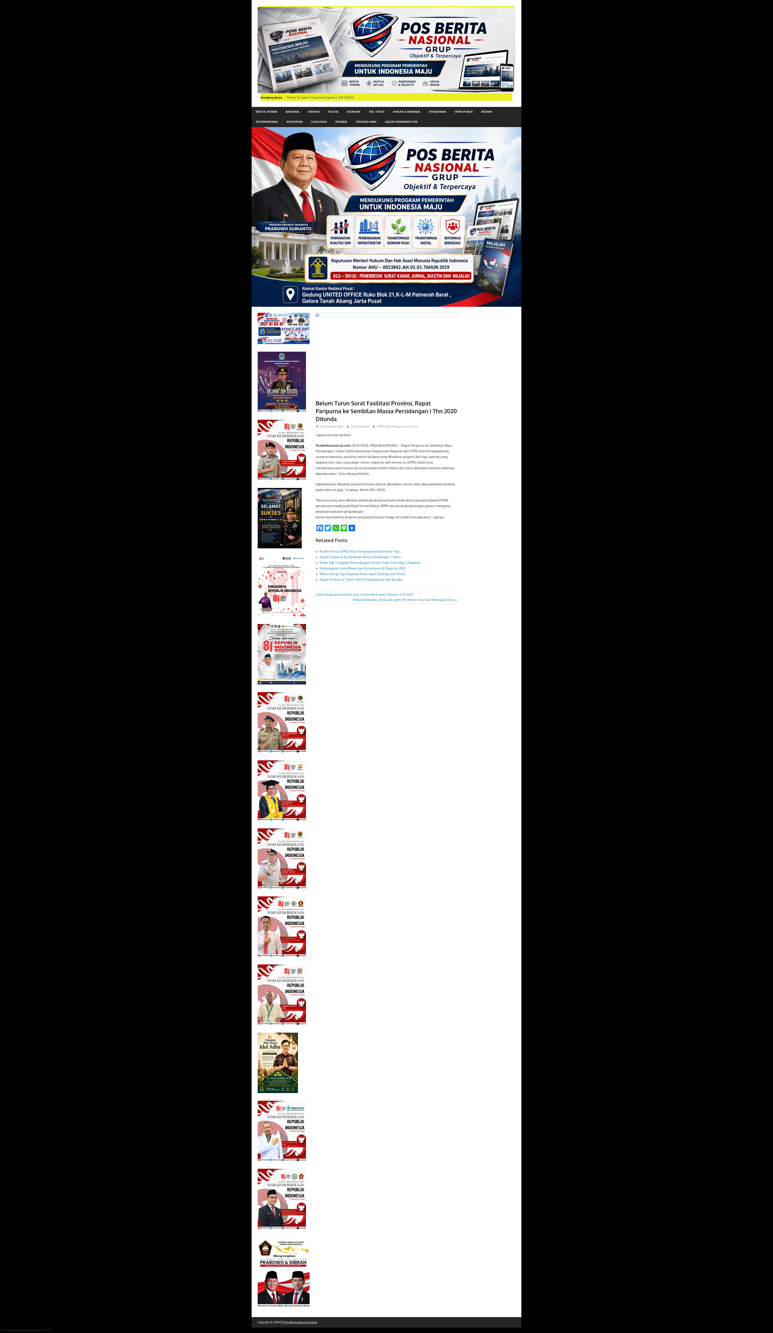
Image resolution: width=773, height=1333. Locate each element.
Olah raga (319, 121)
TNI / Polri (376, 111)
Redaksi (341, 121)
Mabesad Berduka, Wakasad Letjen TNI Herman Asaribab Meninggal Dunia (404, 600)
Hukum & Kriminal (407, 111)
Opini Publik (464, 111)
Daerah (313, 111)
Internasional (267, 121)
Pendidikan (437, 111)
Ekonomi (353, 111)
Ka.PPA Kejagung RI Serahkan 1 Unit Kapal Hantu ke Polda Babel (325, 97)
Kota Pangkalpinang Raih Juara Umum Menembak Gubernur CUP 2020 (365, 594)
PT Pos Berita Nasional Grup (298, 1322)
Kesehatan (295, 121)
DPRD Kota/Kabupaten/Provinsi (397, 426)
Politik (333, 111)
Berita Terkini (266, 111)
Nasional (293, 111)
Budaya (486, 111)
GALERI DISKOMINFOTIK (401, 121)
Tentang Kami (365, 121)
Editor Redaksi (360, 426)
